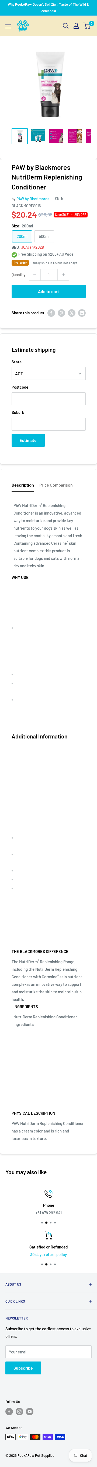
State (17, 361)
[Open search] (66, 26)
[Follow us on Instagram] (19, 1411)
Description (23, 484)
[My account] (76, 26)
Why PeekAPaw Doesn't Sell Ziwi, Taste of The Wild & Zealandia (48, 7)
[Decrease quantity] (34, 274)
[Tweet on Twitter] (71, 313)
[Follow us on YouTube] (29, 1411)
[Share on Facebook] (51, 313)
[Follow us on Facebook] (9, 1411)
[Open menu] (8, 26)
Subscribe (23, 1367)
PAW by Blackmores (32, 198)
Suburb (18, 412)
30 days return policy (48, 1254)
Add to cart (48, 291)
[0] (87, 26)
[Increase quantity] (63, 274)
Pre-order (20, 262)
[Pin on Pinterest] (61, 313)
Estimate (28, 440)
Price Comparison (56, 484)
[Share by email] (82, 313)
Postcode (20, 387)
